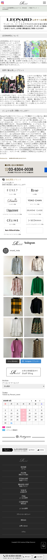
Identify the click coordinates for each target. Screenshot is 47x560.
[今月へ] (36, 400)
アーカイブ (15, 383)
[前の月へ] (30, 400)
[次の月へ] (42, 400)
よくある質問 (23, 508)
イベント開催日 (11, 430)
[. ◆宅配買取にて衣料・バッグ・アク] (13, 265)
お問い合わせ (23, 526)
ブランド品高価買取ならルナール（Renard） (15, 8)
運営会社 (23, 520)
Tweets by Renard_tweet (11, 394)
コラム (23, 531)
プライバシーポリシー (23, 514)
